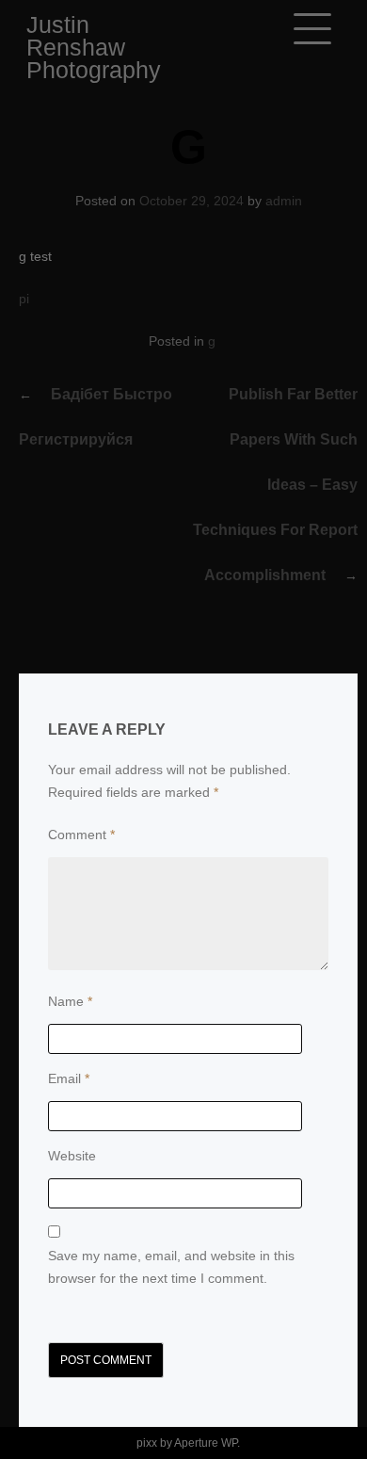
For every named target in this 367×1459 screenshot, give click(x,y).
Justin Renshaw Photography (93, 47)
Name (70, 1001)
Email (68, 1078)
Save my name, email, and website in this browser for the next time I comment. (171, 1267)
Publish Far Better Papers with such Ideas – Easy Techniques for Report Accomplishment (275, 484)
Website (72, 1155)
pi (24, 298)
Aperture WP (205, 1443)
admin (283, 200)
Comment (81, 834)
